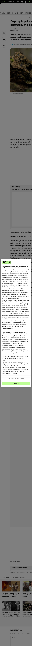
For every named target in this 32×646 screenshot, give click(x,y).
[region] (16, 323)
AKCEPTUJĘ (16, 383)
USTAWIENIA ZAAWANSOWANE (16, 379)
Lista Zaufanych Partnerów (9, 373)
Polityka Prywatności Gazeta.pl (10, 326)
